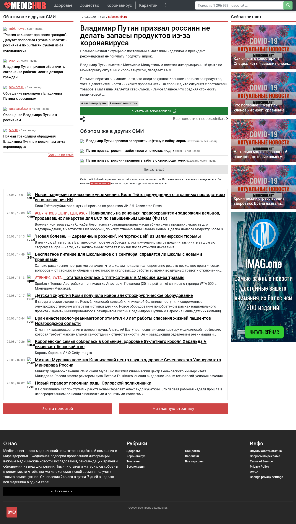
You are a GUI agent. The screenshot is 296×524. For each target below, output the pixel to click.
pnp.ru (14, 60)
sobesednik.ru (117, 16)
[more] (165, 5)
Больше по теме (60, 155)
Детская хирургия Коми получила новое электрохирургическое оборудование (114, 295)
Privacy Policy (259, 466)
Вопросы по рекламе (265, 456)
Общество (89, 5)
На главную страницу (173, 408)
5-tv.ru (13, 130)
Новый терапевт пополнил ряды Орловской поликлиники (93, 383)
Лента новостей (57, 408)
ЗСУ (84, 213)
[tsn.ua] (32, 196)
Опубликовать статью (266, 451)
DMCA (254, 471)
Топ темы (133, 461)
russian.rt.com (20, 108)
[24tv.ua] (33, 256)
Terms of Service (261, 461)
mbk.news (16, 28)
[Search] (288, 5)
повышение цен (62, 213)
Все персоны (194, 461)
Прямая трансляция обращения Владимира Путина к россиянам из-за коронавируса (34, 141)
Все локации (136, 466)
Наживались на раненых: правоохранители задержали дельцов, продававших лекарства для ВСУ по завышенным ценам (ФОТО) (127, 215)
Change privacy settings (266, 477)
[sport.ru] (33, 279)
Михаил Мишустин (124, 103)
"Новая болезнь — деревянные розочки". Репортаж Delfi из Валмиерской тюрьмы (118, 236)
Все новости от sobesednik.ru (199, 118)
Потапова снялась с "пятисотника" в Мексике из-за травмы (123, 277)
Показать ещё (154, 169)
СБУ (40, 213)
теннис (43, 278)
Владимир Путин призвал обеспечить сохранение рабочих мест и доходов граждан (34, 72)
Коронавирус (119, 5)
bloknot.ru (16, 87)
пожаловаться (100, 183)
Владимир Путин (95, 103)
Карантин (148, 5)
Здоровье (63, 5)
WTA (58, 278)
